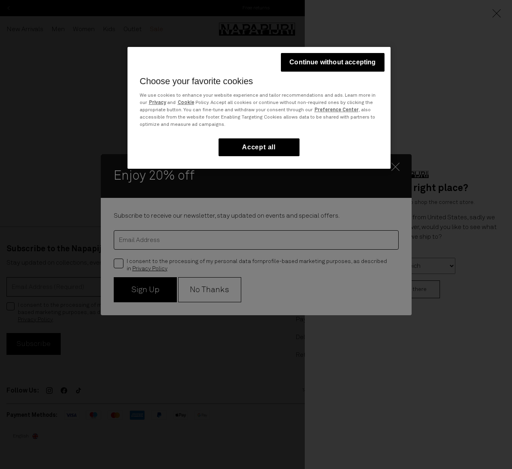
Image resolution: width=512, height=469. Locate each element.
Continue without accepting (332, 62)
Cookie (186, 102)
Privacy (157, 102)
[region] (259, 108)
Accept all (259, 147)
